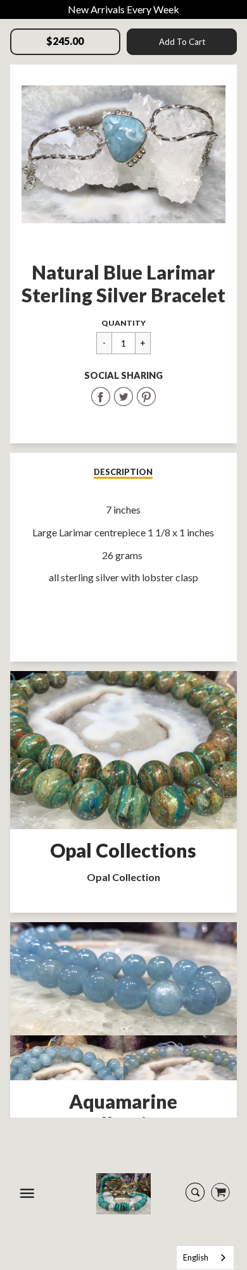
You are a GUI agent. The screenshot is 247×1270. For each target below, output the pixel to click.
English (195, 1257)
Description (123, 472)
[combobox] (205, 1257)
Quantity (123, 323)
